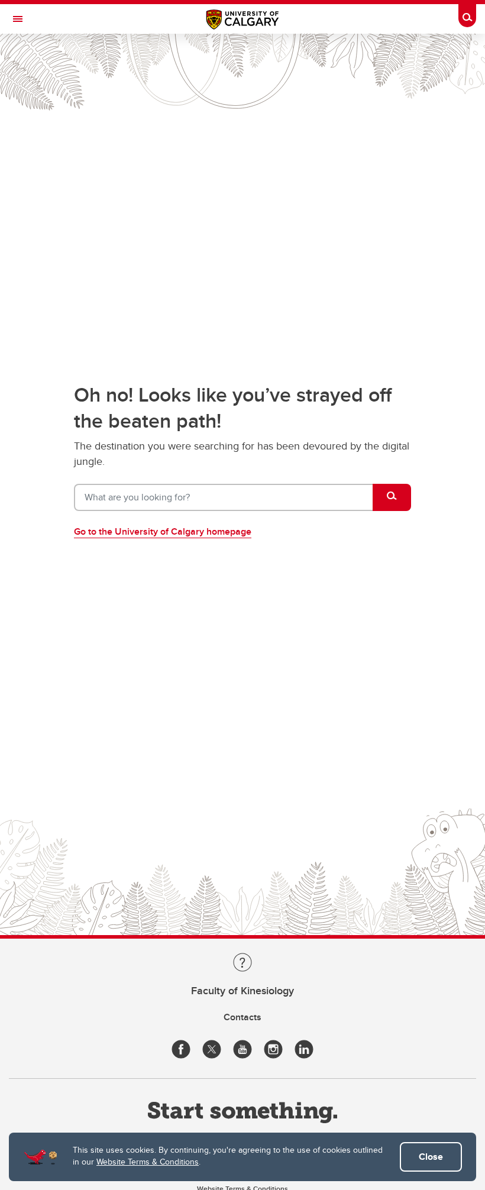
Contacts (242, 1017)
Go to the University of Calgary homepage (162, 531)
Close (431, 1156)
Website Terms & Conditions (147, 1162)
